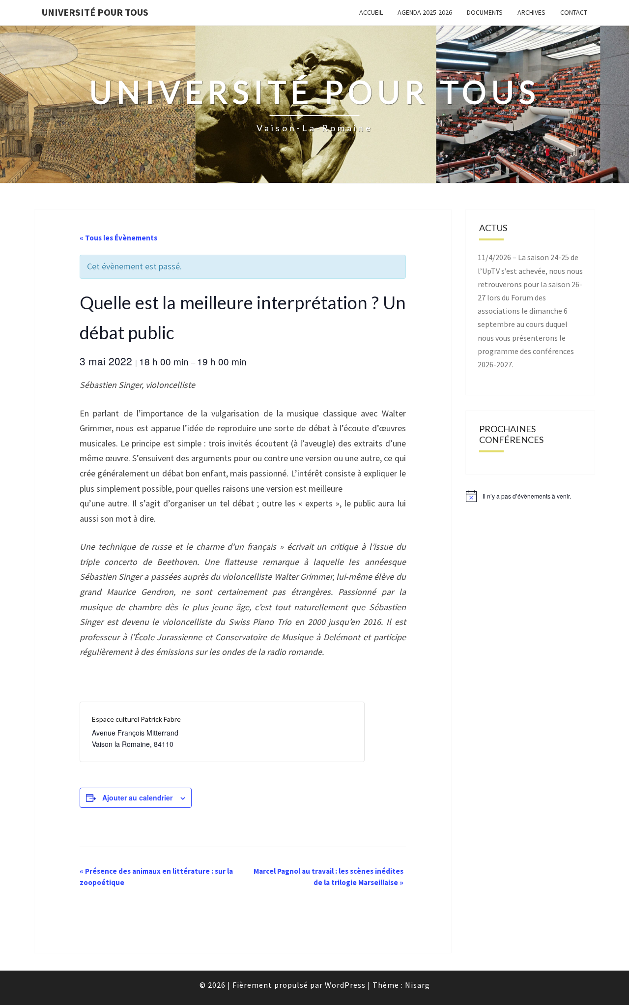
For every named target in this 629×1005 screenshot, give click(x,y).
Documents (485, 12)
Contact (573, 12)
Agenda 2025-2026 (425, 12)
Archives (531, 12)
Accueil (371, 12)
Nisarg (417, 985)
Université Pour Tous (95, 12)
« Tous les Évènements (118, 237)
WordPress (345, 985)
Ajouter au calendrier (137, 797)
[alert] (530, 496)
